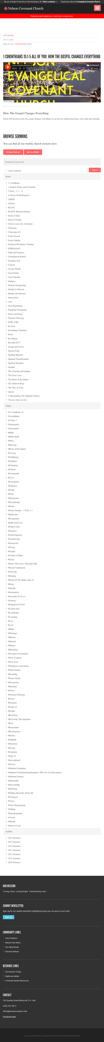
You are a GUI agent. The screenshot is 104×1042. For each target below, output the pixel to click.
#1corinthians (14, 416)
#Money (11, 645)
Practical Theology (16, 318)
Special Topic (14, 350)
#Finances (12, 530)
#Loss (10, 620)
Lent (10, 301)
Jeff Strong (8, 36)
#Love (10, 624)
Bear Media (75, 1035)
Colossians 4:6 (14, 232)
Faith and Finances (16, 252)
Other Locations (49, 1)
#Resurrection (14, 731)
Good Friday (13, 272)
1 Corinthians (20, 44)
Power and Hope (15, 313)
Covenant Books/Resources (17, 980)
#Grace (11, 559)
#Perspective (13, 682)
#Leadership (13, 612)
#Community (13, 473)
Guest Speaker (14, 277)
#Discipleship (14, 502)
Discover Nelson (12, 951)
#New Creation (14, 657)
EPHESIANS (14, 248)
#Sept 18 (12, 755)
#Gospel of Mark (15, 555)
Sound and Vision (16, 346)
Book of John (14, 215)
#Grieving (12, 571)
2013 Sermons (14, 850)
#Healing (12, 575)
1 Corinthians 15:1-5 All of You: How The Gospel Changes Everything (51, 57)
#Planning (12, 686)
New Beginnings (15, 305)
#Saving (11, 747)
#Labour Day (14, 608)
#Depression (13, 498)
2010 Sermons (14, 862)
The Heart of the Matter (18, 379)
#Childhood (13, 457)
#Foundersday (14, 538)
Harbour (11, 281)
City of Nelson (11, 938)
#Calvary (12, 453)
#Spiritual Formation (17, 768)
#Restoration (13, 727)
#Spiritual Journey (16, 776)
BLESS (11, 207)
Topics (8, 405)
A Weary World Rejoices (19, 195)
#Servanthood (14, 760)
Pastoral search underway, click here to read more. (52, 16)
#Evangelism (13, 518)
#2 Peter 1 (12, 420)
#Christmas (13, 465)
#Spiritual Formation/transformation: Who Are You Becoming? (35, 772)
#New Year (13, 661)
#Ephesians (13, 514)
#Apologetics (14, 424)
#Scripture (12, 751)
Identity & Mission (16, 289)
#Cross (11, 477)
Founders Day (14, 260)
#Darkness (12, 485)
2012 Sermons (14, 854)
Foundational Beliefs (17, 256)
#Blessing (12, 444)
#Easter (11, 506)
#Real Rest (12, 715)
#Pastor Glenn (14, 678)
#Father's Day (14, 526)
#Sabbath (12, 739)
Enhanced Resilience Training (21, 244)
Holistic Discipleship (17, 285)
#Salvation (12, 743)
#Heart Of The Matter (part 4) (21, 579)
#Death (11, 489)
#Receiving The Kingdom (19, 719)
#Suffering (12, 788)
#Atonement (13, 428)
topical (11, 391)
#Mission (12, 641)
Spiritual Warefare (16, 363)
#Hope (11, 584)
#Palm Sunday (14, 669)
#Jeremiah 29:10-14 (16, 596)
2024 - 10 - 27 (24, 106)
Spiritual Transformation (18, 358)
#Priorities (12, 702)
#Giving (11, 547)
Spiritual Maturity (15, 354)
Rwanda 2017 (14, 342)
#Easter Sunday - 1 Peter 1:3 (20, 510)
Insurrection (13, 297)
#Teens (11, 800)
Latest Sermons (14, 170)
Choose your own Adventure (20, 223)
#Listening (12, 616)
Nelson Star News (12, 942)
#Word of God (14, 825)
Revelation (12, 338)
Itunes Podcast (14, 152)
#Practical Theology (16, 694)
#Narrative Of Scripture (18, 653)
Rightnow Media (12, 976)
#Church (12, 469)
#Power (11, 690)
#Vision (11, 817)
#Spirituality (13, 780)
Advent (11, 203)
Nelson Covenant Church (11, 106)
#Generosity (13, 543)
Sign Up (8, 917)
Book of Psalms (15, 219)
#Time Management (16, 805)
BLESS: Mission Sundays (19, 211)
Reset (10, 334)
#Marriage (12, 633)
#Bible (11, 432)
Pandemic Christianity (17, 309)
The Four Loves (15, 375)
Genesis (11, 264)
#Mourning (13, 649)
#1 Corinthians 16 (15, 412)
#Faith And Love (15, 522)
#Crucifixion (13, 481)
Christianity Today (13, 971)
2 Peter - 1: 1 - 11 (15, 191)
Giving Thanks (14, 268)
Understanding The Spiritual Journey (24, 395)
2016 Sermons (14, 837)
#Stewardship (14, 784)
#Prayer (11, 698)
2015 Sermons (14, 841)
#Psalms (11, 710)
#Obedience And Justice (18, 665)
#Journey (12, 600)
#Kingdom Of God (16, 604)
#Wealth (11, 821)
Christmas (12, 227)
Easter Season (14, 236)
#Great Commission (16, 567)
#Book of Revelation (17, 448)
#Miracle (12, 637)
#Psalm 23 (12, 706)
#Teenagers (13, 796)
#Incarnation (13, 592)
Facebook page (9, 1016)
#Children (12, 461)
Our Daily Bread (12, 947)
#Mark (11, 629)
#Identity (12, 588)
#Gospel (11, 551)
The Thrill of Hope (16, 383)
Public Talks (13, 322)
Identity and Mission (17, 293)
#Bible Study (13, 436)
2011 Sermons (14, 858)
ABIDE (11, 199)
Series (8, 176)
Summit (11, 367)
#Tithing (11, 809)
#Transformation (15, 813)
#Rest (10, 723)
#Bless (11, 440)
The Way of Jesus (15, 387)
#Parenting (12, 674)
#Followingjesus (15, 534)
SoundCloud (34, 152)
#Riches (11, 735)
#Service (12, 764)
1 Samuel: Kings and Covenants (21, 186)
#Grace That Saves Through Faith (22, 563)
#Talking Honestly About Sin (20, 792)
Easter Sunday (14, 240)
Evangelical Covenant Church (88, 1)
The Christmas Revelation (19, 371)
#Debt (10, 493)
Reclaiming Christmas (17, 330)
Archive (9, 831)
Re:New (11, 326)
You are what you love (17, 399)
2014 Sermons (14, 846)
